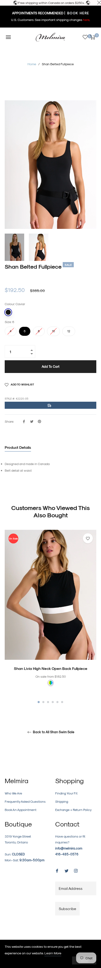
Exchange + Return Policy (73, 810)
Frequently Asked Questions (25, 801)
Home (31, 64)
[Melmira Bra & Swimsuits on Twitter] (66, 870)
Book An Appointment (20, 810)
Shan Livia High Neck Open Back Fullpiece (50, 668)
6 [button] (62, 702)
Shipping (61, 801)
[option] (50, 617)
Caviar (8, 312)
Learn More (52, 953)
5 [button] (57, 702)
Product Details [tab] (18, 447)
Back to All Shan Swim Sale (53, 732)
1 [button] (39, 702)
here (86, 20)
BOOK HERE (77, 13)
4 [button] (53, 702)
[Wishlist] (85, 37)
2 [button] (43, 702)
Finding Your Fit (66, 793)
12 (68, 330)
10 (53, 330)
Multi (51, 683)
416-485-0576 (66, 854)
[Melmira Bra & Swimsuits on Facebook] (57, 870)
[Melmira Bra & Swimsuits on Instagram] (76, 870)
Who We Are (13, 793)
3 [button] (48, 702)
